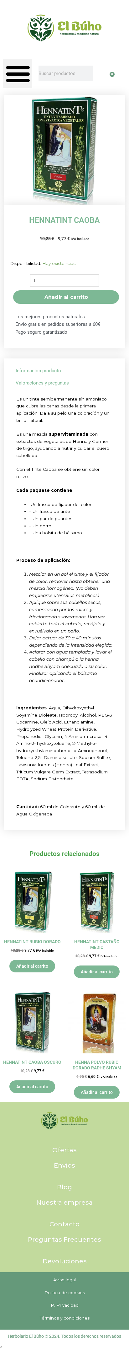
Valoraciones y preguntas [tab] (42, 383)
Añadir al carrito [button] (32, 966)
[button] (17, 73)
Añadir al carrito (66, 297)
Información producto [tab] (38, 371)
